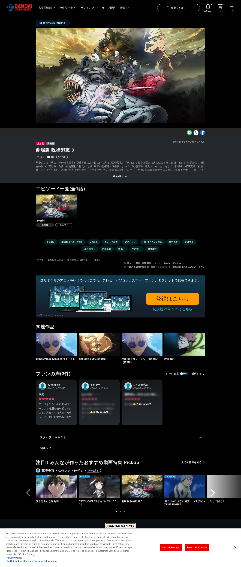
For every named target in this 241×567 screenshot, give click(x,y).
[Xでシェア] (196, 132)
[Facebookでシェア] (202, 132)
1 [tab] (116, 511)
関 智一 (121, 249)
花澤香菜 (189, 242)
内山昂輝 (106, 249)
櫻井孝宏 (152, 249)
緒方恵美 (173, 242)
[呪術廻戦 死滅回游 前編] (99, 344)
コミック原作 (111, 242)
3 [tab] (124, 511)
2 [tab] (120, 511)
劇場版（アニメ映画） (72, 242)
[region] (120, 547)
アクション (130, 242)
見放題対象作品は (172, 309)
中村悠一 (136, 249)
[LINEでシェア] (189, 132)
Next (213, 493)
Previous (28, 493)
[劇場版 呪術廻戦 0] (142, 486)
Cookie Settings (171, 547)
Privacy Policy (14, 557)
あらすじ (64, 225)
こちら (202, 142)
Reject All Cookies (197, 547)
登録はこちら (172, 299)
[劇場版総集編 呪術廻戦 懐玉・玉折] (56, 344)
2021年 (94, 242)
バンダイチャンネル (152, 242)
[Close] (235, 547)
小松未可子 (89, 249)
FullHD (50, 242)
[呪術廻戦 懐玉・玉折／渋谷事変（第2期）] (142, 344)
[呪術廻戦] (184, 344)
